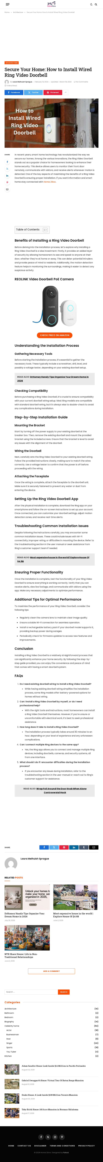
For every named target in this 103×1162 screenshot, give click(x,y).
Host (8, 1039)
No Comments (82, 82)
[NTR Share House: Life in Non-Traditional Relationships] (27, 938)
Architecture (12, 63)
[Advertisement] (51, 37)
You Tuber (11, 1051)
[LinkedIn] (7, 175)
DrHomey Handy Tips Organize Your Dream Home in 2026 (24, 915)
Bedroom (9, 1017)
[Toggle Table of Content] (44, 230)
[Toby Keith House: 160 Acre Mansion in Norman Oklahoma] (12, 1113)
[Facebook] (7, 162)
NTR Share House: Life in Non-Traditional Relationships (21, 955)
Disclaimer (40, 1146)
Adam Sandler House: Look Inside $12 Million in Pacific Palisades (54, 1066)
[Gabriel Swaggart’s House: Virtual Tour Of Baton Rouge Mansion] (12, 1084)
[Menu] (7, 4)
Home (11, 1146)
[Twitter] (7, 168)
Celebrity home (12, 1026)
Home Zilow (50, 181)
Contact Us (24, 1146)
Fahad (66, 1152)
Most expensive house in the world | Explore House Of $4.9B (73, 915)
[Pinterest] (7, 182)
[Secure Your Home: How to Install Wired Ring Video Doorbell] (51, 147)
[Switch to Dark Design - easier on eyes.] (91, 4)
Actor (9, 1030)
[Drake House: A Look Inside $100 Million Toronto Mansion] (12, 1098)
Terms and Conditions (62, 1146)
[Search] (95, 4)
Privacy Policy (86, 1146)
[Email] (7, 189)
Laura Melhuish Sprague (22, 82)
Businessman (12, 1034)
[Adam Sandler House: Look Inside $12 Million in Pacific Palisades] (12, 1069)
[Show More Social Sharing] (65, 92)
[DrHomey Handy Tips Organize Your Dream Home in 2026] (27, 897)
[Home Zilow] (51, 4)
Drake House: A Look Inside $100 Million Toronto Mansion (50, 1095)
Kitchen (8, 1056)
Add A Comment (51, 971)
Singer (9, 1043)
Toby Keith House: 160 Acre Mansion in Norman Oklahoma (50, 1109)
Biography (9, 1021)
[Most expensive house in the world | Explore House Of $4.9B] (75, 897)
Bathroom (9, 1013)
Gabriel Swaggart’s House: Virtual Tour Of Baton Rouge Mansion (53, 1080)
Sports (9, 1047)
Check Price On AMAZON (54, 335)
